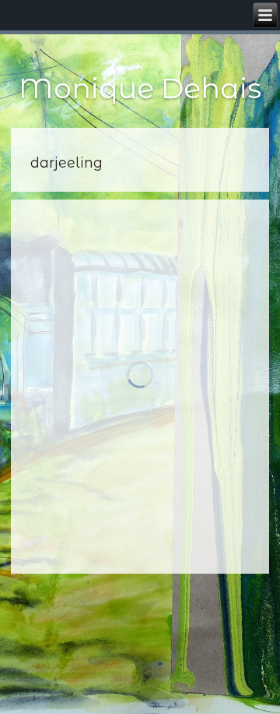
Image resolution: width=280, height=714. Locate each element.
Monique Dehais (140, 88)
